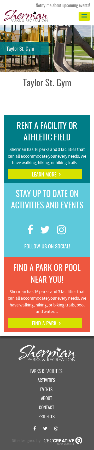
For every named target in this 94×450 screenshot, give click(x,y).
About (46, 398)
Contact (46, 408)
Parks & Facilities (46, 371)
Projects (46, 417)
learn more (44, 175)
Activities (46, 380)
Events (46, 390)
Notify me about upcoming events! (63, 5)
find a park (44, 323)
